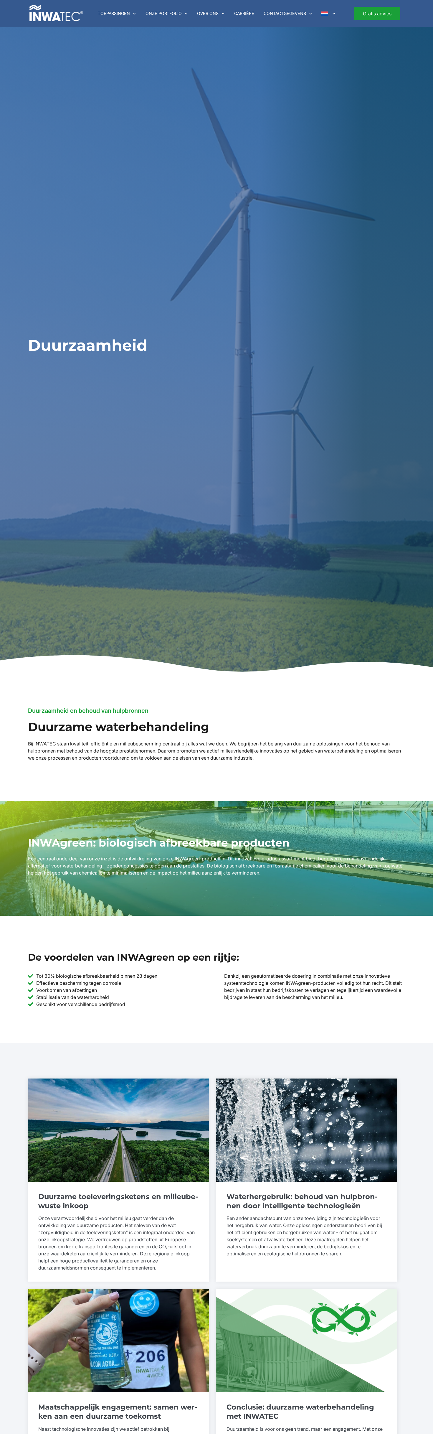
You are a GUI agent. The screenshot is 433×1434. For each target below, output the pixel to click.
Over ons (208, 13)
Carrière (244, 13)
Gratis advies (377, 14)
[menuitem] (328, 13)
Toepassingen (114, 13)
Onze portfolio (164, 13)
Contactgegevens (285, 13)
